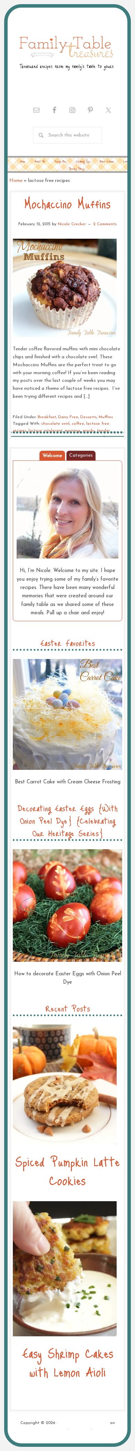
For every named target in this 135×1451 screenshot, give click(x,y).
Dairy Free (68, 417)
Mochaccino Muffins (67, 203)
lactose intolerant (45, 431)
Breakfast (47, 417)
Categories (81, 455)
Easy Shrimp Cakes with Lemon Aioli (67, 1362)
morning (72, 431)
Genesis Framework (47, 1430)
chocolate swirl (55, 424)
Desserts (88, 417)
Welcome (52, 455)
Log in (99, 1430)
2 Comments (105, 224)
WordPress (80, 1430)
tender (103, 431)
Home (15, 180)
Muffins (106, 417)
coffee (78, 424)
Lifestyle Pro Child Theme (83, 1423)
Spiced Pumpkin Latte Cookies (67, 1170)
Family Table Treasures (66, 52)
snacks (88, 431)
